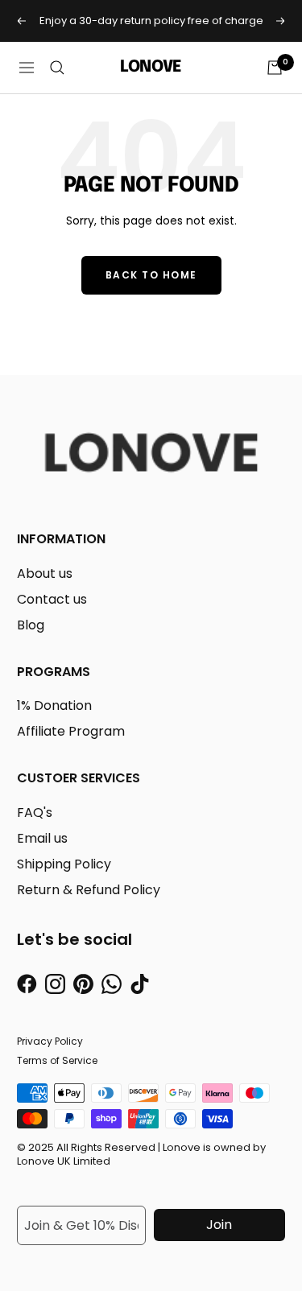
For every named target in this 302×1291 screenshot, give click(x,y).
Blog (30, 625)
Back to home (151, 275)
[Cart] (275, 67)
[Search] (57, 67)
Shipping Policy (64, 864)
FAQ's (34, 812)
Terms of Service (57, 1060)
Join (219, 1224)
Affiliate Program (71, 731)
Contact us (52, 599)
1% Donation (54, 705)
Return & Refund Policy (88, 890)
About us (44, 573)
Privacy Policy (50, 1041)
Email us (42, 838)
